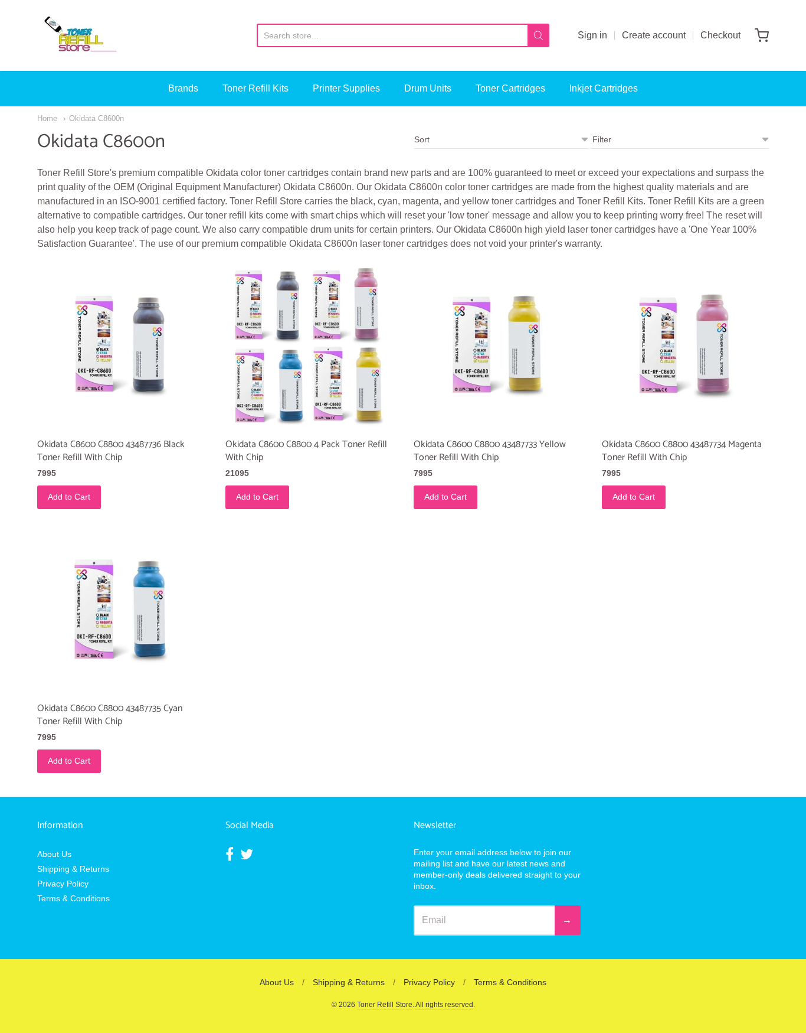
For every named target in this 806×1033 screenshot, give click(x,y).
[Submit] (538, 35)
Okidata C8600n (96, 118)
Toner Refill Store (384, 1005)
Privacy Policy (63, 883)
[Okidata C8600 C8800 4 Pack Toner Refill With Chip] (308, 347)
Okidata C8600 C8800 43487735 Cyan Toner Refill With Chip (109, 714)
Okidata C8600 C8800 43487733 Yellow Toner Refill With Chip (490, 450)
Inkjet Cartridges (603, 88)
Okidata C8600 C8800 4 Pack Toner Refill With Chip (306, 450)
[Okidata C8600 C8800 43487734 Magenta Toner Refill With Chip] (685, 347)
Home (47, 118)
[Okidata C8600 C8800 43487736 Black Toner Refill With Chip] (120, 347)
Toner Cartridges (510, 88)
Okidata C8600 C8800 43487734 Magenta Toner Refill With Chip (682, 450)
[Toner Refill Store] (79, 35)
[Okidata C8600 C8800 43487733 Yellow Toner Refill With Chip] (497, 347)
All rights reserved (444, 1005)
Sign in (592, 35)
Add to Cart (69, 496)
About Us (54, 854)
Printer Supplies (346, 88)
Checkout (720, 35)
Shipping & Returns (73, 869)
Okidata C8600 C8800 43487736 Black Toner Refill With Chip (111, 450)
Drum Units (427, 88)
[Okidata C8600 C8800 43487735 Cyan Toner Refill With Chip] (120, 610)
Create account (654, 35)
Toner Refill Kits (255, 88)
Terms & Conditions (73, 898)
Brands (183, 88)
